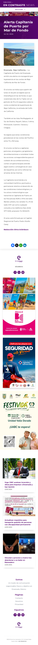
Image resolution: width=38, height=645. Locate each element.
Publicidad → (8, 2)
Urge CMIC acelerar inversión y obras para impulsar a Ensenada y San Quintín (19, 484)
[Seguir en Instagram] (22, 272)
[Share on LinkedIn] (25, 245)
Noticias (19, 9)
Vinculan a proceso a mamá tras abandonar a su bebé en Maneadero (18, 560)
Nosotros (19, 601)
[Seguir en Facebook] (15, 272)
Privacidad (19, 604)
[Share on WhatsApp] (21, 245)
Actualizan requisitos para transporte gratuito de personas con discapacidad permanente (18, 522)
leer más (8, 489)
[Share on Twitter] (17, 245)
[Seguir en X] (19, 272)
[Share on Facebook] (13, 245)
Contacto (19, 598)
